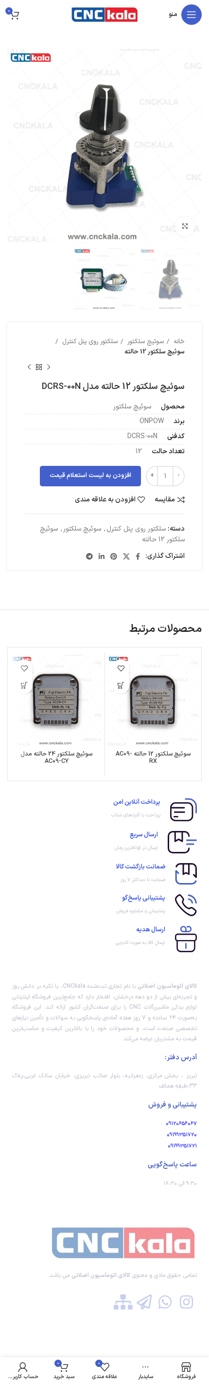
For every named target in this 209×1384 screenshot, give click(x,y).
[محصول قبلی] (48, 367)
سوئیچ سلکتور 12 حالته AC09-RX (153, 757)
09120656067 (181, 1124)
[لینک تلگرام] (89, 556)
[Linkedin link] (101, 556)
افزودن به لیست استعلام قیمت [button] (120, 685)
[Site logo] (104, 14)
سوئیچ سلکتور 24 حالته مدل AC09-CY (56, 757)
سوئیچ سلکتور (144, 342)
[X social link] (126, 556)
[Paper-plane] (144, 1302)
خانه (178, 342)
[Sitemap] (122, 1302)
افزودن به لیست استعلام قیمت (90, 475)
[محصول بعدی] (29, 367)
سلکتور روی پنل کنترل (89, 342)
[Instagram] (186, 1302)
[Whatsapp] (165, 1302)
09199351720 (182, 1135)
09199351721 (182, 1146)
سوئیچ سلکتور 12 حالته (154, 352)
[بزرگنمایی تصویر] (184, 226)
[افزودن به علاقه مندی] (120, 668)
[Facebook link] (138, 556)
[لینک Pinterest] (113, 556)
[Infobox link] (104, 809)
